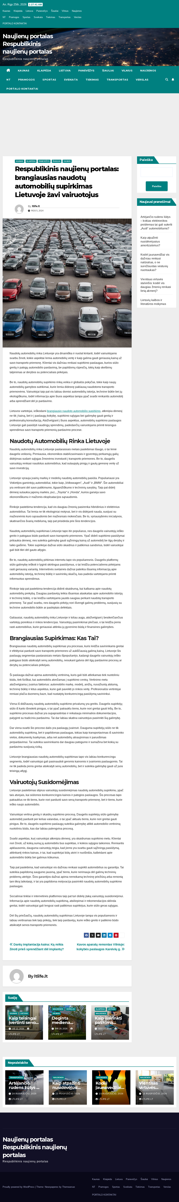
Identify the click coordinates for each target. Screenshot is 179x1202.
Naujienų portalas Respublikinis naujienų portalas (28, 43)
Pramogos (14, 17)
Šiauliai (54, 11)
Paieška (146, 160)
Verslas (77, 17)
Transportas (65, 17)
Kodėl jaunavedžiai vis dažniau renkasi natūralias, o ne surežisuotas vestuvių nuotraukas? (155, 262)
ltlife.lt (36, 206)
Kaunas (6, 11)
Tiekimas (50, 17)
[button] (166, 79)
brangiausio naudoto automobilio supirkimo (74, 411)
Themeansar (68, 1187)
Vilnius (65, 11)
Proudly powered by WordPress (19, 1187)
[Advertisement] (89, 119)
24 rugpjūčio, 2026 (24, 1093)
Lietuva (29, 11)
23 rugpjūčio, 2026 (68, 1093)
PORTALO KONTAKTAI (15, 23)
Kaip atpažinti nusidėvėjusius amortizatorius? (150, 241)
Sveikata (38, 17)
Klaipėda (18, 11)
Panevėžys (42, 11)
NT (4, 17)
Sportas (26, 17)
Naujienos (77, 11)
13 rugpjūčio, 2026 (154, 1093)
